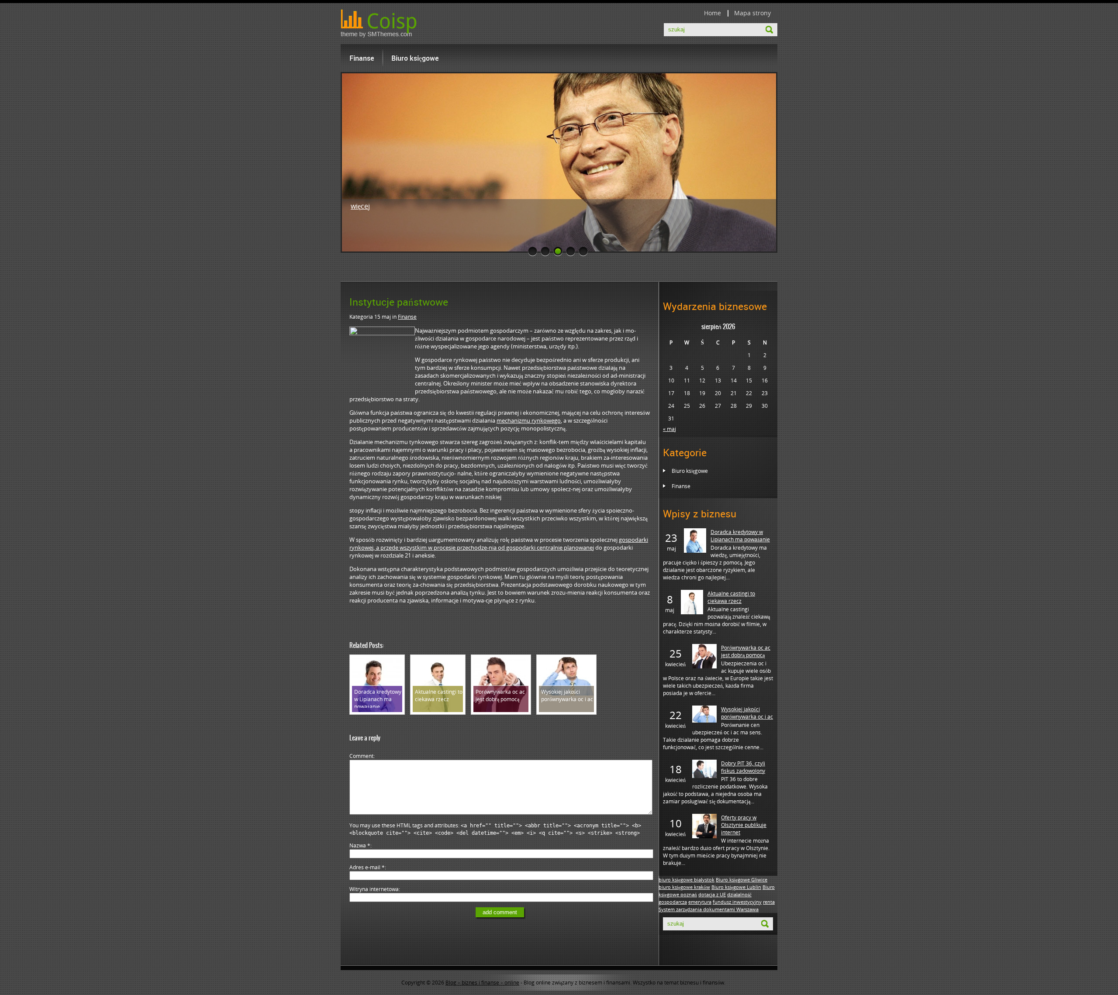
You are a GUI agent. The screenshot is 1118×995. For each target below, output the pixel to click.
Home (712, 13)
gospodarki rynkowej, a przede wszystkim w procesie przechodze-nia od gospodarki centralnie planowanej (498, 543)
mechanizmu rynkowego (529, 420)
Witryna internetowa (374, 889)
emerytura (699, 902)
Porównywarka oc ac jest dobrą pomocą (745, 651)
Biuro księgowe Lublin (736, 887)
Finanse (361, 58)
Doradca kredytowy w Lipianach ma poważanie (740, 535)
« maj (669, 429)
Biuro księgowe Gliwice (741, 880)
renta (769, 902)
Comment (361, 756)
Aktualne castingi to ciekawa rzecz (731, 597)
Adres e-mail (367, 867)
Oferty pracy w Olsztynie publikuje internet (743, 825)
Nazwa (359, 845)
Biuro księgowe (414, 58)
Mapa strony (752, 13)
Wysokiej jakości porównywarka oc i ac (747, 713)
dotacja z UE (712, 895)
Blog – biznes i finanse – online (482, 982)
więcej (360, 206)
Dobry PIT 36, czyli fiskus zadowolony (743, 767)
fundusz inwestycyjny (737, 902)
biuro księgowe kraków (684, 887)
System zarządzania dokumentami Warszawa (709, 909)
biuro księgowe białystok (686, 880)
